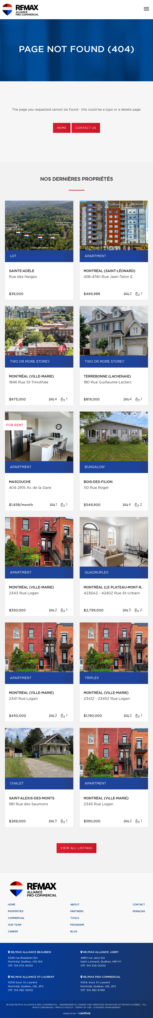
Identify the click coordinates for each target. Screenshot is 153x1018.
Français (139, 911)
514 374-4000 (23, 965)
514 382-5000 (23, 990)
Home (62, 128)
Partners (76, 911)
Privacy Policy (64, 1007)
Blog (73, 931)
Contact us (86, 128)
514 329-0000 (96, 965)
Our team (14, 925)
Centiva (83, 1013)
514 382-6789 (95, 990)
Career (13, 931)
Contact (139, 904)
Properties (16, 911)
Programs (77, 925)
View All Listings (76, 848)
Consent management (107, 1007)
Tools (74, 918)
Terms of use (83, 1007)
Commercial (16, 918)
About (74, 904)
